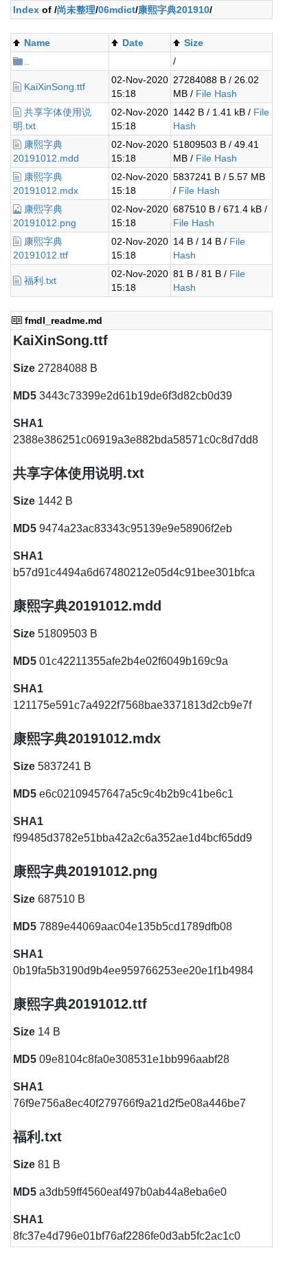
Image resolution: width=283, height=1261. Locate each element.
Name (37, 42)
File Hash (216, 93)
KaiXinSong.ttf (54, 86)
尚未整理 (76, 9)
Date (133, 42)
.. (27, 61)
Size (193, 42)
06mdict (116, 9)
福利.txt (40, 280)
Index (26, 9)
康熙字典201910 (174, 9)
